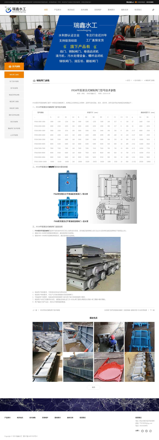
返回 (93, 387)
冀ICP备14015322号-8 (30, 436)
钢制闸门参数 (150, 80)
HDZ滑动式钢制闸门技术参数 (46, 310)
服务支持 (124, 10)
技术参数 (84, 10)
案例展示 (111, 10)
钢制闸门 (52, 167)
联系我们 (138, 10)
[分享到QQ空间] (142, 431)
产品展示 (57, 10)
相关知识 (71, 10)
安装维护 (97, 10)
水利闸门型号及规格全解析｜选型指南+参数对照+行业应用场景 (129, 310)
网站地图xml (130, 2)
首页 (46, 10)
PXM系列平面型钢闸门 (42, 231)
